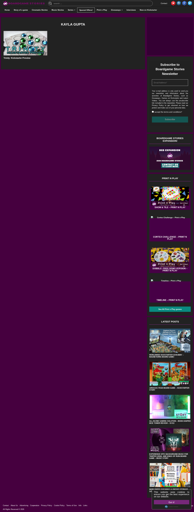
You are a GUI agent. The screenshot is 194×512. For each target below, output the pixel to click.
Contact (164, 3)
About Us (14, 505)
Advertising (24, 505)
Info (80, 505)
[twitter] (190, 3)
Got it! (172, 502)
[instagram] (179, 3)
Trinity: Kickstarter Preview (17, 58)
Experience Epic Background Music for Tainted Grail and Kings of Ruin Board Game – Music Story (168, 456)
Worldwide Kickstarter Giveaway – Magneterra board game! (166, 356)
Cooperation (34, 505)
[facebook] (184, 3)
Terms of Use (71, 505)
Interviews (131, 10)
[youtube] (173, 3)
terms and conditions (172, 112)
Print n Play (102, 10)
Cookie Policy (59, 505)
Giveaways (116, 10)
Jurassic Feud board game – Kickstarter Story (169, 389)
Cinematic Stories (40, 10)
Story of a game (21, 10)
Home (7, 10)
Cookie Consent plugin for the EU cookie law (171, 506)
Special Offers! (86, 10)
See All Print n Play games (170, 309)
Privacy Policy (158, 105)
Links (85, 505)
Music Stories (58, 10)
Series (71, 10)
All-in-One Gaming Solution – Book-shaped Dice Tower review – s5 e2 (170, 422)
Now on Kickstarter (148, 10)
